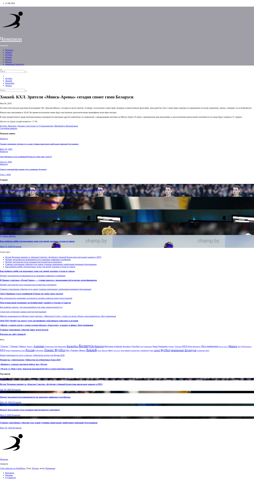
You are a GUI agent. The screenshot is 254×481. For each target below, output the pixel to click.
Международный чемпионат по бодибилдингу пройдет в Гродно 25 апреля (35, 303)
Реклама (9, 475)
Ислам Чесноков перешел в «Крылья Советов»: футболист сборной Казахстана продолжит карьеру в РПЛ (51, 190)
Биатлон (99, 346)
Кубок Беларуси (194, 346)
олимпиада (144, 350)
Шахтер (105, 351)
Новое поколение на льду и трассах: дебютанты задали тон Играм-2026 (32, 355)
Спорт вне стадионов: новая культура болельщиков (23, 312)
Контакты (9, 473)
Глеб (141, 347)
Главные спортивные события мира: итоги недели (24, 330)
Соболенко (39, 351)
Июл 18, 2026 (6, 208)
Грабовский (148, 347)
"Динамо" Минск (17, 346)
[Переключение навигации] (1, 69)
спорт (157, 350)
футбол (8, 59)
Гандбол (136, 346)
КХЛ (184, 346)
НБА (239, 347)
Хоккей (8, 52)
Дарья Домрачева (160, 346)
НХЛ (2, 350)
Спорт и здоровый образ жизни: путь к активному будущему (23, 169)
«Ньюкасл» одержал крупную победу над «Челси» (23, 364)
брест (110, 350)
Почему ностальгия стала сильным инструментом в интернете (30, 216)
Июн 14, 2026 (6, 246)
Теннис (8, 57)
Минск (232, 346)
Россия (8, 62)
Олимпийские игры (18, 351)
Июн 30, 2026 (6, 149)
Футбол (8, 55)
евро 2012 (117, 350)
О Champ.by (10, 477)
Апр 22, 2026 (6, 162)
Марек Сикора (223, 346)
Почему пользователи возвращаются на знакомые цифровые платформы (35, 203)
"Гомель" (4, 346)
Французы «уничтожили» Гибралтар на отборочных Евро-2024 (30, 360)
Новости (4, 139)
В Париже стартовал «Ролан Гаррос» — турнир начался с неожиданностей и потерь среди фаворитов (48, 280)
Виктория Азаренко (113, 346)
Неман (8, 351)
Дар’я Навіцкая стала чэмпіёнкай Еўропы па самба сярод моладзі (26, 157)
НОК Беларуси (246, 347)
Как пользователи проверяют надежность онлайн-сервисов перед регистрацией (36, 298)
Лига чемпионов (209, 346)
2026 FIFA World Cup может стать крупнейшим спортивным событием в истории (39, 321)
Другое (3, 198)
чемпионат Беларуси (14, 64)
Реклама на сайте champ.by (13, 334)
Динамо (171, 347)
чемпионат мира (203, 351)
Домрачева (178, 347)
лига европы (126, 351)
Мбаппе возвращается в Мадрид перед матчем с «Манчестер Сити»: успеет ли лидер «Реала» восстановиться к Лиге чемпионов (58, 316)
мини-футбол (135, 351)
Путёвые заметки (8, 210)
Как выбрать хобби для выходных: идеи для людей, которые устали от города (37, 241)
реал (151, 351)
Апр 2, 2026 (5, 174)
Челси (99, 351)
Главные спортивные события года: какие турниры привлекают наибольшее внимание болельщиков (39, 144)
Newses (35, 468)
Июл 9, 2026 (6, 221)
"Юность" (29, 347)
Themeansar (50, 468)
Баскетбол (9, 83)
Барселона (62, 347)
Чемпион (11, 39)
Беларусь (9, 50)
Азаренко (38, 346)
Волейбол (127, 346)
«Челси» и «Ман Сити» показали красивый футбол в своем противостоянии (36, 369)
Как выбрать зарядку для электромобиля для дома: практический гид (31, 307)
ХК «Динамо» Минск (75, 350)
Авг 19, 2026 (6, 195)
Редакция (16, 195)
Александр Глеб (51, 347)
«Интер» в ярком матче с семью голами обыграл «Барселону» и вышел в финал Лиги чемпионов (46, 325)
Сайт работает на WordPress (13, 468)
